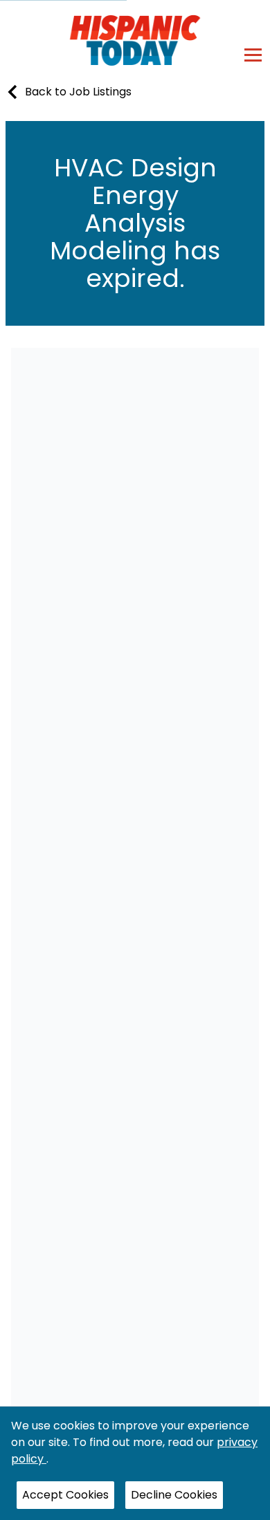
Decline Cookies (174, 1495)
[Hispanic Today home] (135, 40)
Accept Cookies (65, 1495)
